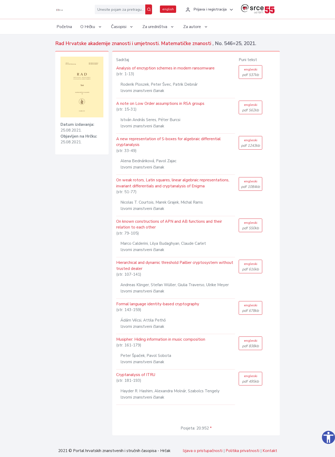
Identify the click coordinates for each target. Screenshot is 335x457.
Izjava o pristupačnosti (202, 450)
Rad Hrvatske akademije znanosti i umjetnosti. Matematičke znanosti (134, 43)
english (168, 9)
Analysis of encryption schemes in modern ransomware (165, 68)
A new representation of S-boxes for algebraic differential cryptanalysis (168, 142)
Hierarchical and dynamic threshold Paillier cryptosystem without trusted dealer (174, 265)
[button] (208, 10)
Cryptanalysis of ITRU (135, 374)
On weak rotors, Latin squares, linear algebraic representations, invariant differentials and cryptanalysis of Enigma (172, 183)
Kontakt (270, 450)
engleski (250, 72)
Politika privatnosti (242, 450)
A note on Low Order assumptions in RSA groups (160, 103)
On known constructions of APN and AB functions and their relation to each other (169, 224)
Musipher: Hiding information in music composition (160, 339)
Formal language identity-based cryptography (157, 304)
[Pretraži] (148, 9)
